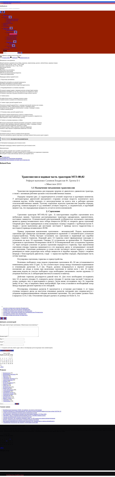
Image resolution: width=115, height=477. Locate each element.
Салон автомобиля (11, 37)
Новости (5, 24)
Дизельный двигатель (12, 20)
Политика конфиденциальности (11, 2)
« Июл (1, 366)
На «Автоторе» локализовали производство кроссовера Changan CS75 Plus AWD (24, 414)
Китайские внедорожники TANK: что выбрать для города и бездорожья (22, 410)
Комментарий (4, 336)
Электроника (12, 47)
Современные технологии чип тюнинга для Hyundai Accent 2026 (20, 422)
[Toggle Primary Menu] (2, 12)
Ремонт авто (6, 28)
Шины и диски (13, 35)
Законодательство (8, 23)
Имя (1, 339)
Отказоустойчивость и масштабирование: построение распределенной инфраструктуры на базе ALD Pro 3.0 (32, 411)
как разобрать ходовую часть (10, 313)
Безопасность (6, 15)
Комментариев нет (24, 57)
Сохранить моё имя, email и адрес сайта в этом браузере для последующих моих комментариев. (27, 347)
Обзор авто (6, 26)
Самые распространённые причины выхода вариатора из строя (20, 412)
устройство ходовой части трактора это (13, 311)
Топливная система (11, 38)
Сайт (1, 344)
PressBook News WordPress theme (15, 475)
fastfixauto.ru (3, 6)
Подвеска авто (10, 32)
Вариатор (11, 43)
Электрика (9, 46)
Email (2, 342)
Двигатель (6, 17)
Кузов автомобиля (11, 30)
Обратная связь (7, 3)
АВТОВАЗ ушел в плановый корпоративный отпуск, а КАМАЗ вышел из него (24, 415)
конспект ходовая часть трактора (12, 308)
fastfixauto (15, 57)
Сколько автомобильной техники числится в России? (17, 417)
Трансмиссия (9, 42)
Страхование (6, 49)
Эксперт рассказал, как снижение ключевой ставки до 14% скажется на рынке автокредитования (29, 418)
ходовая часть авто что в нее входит (12, 309)
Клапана (8, 22)
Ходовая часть (13, 34)
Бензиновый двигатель (12, 19)
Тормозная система (11, 39)
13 (6, 360)
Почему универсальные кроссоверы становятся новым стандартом (21, 419)
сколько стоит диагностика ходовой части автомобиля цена (19, 312)
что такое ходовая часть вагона (11, 315)
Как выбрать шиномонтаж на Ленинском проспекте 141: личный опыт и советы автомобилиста (28, 421)
